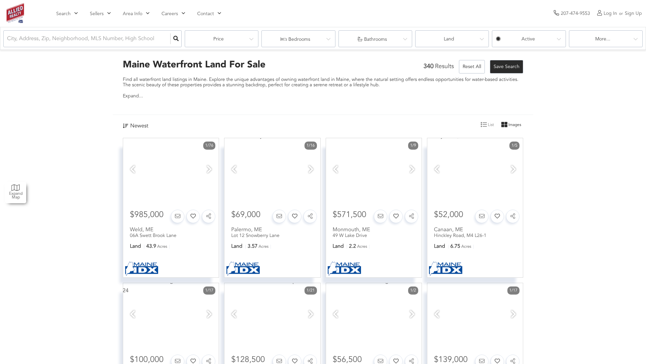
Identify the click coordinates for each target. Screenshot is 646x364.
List (490, 125)
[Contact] (177, 216)
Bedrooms (299, 39)
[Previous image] (132, 170)
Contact (205, 13)
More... (602, 39)
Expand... (133, 96)
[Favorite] (193, 216)
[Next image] (209, 170)
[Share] (208, 216)
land (449, 39)
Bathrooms (375, 39)
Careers (170, 13)
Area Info (132, 13)
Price (218, 39)
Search (63, 13)
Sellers (97, 13)
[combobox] (7, 39)
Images (514, 125)
